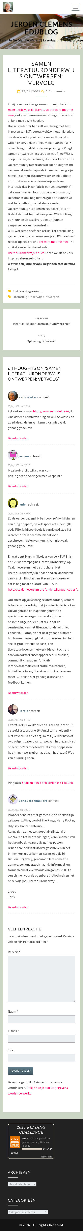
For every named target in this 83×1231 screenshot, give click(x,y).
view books (46, 1156)
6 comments (56, 91)
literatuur (19, 297)
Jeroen (25, 1138)
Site (10, 1050)
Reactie (14, 952)
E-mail (13, 1031)
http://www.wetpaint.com (51, 411)
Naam (13, 1011)
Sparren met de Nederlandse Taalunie (48, 783)
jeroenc (24, 456)
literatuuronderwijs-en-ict (26, 253)
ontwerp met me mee (53, 242)
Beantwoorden (18, 438)
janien (23, 504)
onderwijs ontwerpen (43, 297)
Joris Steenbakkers (33, 801)
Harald (23, 711)
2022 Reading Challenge (31, 1129)
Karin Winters (28, 397)
